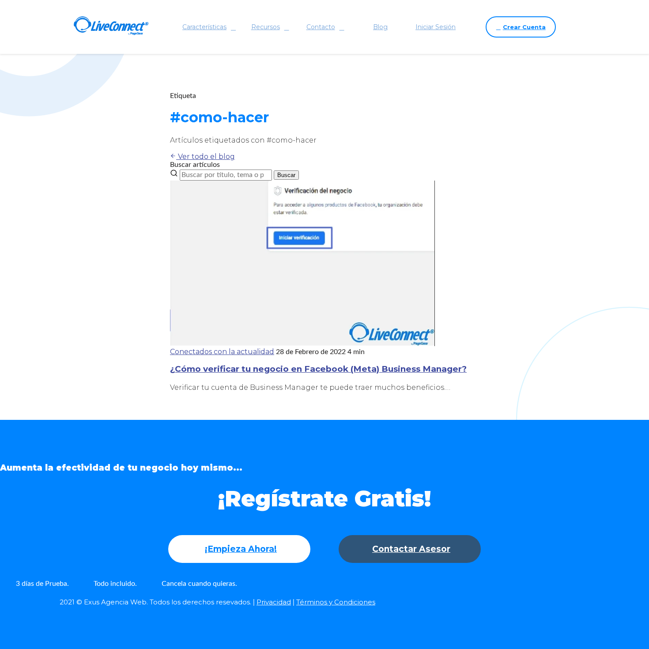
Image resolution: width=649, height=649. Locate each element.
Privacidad (274, 602)
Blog (380, 27)
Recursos (265, 27)
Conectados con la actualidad (222, 351)
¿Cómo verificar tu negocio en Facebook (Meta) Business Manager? (318, 369)
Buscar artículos (195, 164)
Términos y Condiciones (335, 602)
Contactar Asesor (411, 549)
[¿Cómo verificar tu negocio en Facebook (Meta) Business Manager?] (302, 344)
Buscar (286, 175)
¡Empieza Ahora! (241, 549)
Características (204, 27)
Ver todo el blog (205, 156)
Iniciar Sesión (435, 27)
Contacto (320, 27)
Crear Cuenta (524, 26)
